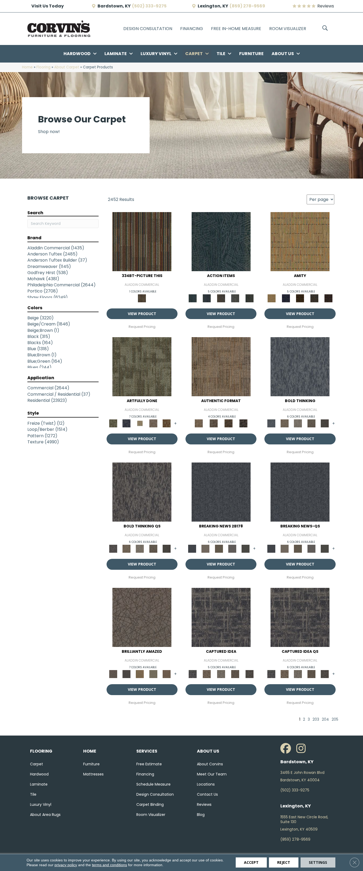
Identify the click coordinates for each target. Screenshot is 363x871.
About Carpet (66, 67)
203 (316, 719)
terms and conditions (109, 865)
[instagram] (303, 748)
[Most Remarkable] (126, 423)
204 (325, 719)
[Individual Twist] (213, 423)
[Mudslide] (141, 241)
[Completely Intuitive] (140, 673)
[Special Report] (219, 548)
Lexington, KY (213, 6)
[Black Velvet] (328, 297)
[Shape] (300, 366)
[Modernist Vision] (140, 423)
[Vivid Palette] (166, 423)
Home (27, 67)
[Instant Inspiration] (166, 673)
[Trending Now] (205, 548)
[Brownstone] (221, 297)
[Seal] (325, 423)
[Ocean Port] (206, 297)
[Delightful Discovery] (141, 366)
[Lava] (298, 423)
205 (335, 719)
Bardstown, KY (114, 6)
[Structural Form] (243, 423)
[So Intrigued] (141, 617)
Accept (251, 862)
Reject (283, 862)
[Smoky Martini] (314, 297)
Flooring (43, 67)
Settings (318, 862)
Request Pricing (142, 326)
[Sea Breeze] (286, 297)
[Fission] (311, 423)
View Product (142, 313)
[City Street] (249, 297)
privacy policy (65, 865)
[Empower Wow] (153, 673)
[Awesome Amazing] (153, 423)
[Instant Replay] (232, 548)
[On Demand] (245, 548)
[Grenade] (284, 423)
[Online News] (221, 491)
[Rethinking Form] (228, 423)
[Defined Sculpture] (221, 366)
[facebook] (287, 748)
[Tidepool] (221, 241)
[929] (206, 673)
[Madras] (300, 241)
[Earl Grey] (235, 297)
